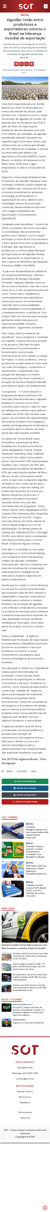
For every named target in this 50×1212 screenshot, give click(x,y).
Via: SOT (7, 759)
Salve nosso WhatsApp (26, 781)
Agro (33, 771)
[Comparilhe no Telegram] (31, 64)
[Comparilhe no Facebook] (16, 64)
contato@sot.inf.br (25, 1079)
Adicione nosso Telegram (26, 788)
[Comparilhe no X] (21, 64)
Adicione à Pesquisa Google (26, 802)
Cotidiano (22, 771)
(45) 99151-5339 (25, 1067)
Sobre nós (25, 1118)
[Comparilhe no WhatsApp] (26, 64)
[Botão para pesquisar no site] (46, 6)
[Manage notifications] (45, 1207)
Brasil (25, 15)
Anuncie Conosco (25, 1091)
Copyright (20, 1136)
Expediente (25, 1102)
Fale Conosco (25, 1097)
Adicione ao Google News (26, 795)
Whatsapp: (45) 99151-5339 (25, 1073)
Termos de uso (25, 1112)
